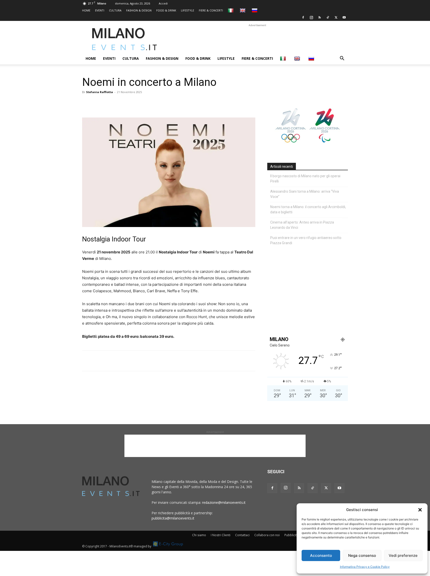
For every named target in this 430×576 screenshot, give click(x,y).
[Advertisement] (257, 39)
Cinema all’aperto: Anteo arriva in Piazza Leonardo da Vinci (302, 225)
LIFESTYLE (187, 10)
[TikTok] (327, 17)
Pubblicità (291, 535)
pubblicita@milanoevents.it (173, 518)
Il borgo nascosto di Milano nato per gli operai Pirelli (305, 178)
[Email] (133, 103)
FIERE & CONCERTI (211, 10)
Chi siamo (199, 535)
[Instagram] (311, 17)
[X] (336, 17)
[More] (144, 103)
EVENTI (99, 10)
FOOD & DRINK (166, 10)
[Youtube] (344, 17)
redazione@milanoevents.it (224, 502)
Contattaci (242, 535)
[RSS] (319, 17)
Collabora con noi (267, 535)
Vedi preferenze (403, 555)
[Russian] (255, 10)
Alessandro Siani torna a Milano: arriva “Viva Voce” (304, 194)
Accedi (163, 3)
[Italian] (231, 10)
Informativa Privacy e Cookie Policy (365, 567)
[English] (243, 10)
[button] (420, 509)
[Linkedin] (121, 103)
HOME (86, 10)
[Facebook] (303, 17)
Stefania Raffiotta (99, 92)
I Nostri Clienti (220, 535)
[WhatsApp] (110, 103)
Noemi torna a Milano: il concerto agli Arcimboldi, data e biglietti (308, 209)
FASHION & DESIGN (139, 10)
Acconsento (321, 555)
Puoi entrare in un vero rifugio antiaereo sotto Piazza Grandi (305, 240)
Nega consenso (362, 555)
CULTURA (115, 10)
